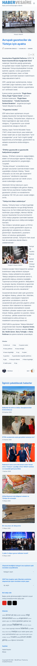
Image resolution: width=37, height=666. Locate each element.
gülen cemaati (7, 625)
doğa (17, 618)
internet (17, 628)
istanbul (24, 628)
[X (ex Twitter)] (9, 603)
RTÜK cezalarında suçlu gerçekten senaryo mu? (18, 437)
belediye (23, 615)
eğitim (7, 621)
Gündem (30, 48)
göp (5, 359)
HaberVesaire (6, 649)
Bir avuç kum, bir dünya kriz (11, 526)
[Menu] (34, 3)
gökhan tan (27, 621)
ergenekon (23, 618)
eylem (24, 352)
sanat (3, 634)
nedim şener (7, 363)
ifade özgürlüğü (28, 359)
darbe (14, 618)
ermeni (29, 618)
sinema (24, 634)
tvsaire (14, 637)
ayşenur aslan (23, 345)
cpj (17, 352)
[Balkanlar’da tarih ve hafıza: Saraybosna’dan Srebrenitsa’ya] (18, 395)
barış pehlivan (7, 348)
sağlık (17, 634)
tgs (15, 363)
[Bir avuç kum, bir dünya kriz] (18, 513)
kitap (3, 631)
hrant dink (25, 625)
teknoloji (8, 637)
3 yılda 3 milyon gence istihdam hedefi (15, 553)
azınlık (19, 615)
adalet (3, 615)
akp (14, 345)
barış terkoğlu (19, 348)
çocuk (9, 640)
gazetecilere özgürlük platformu (21, 356)
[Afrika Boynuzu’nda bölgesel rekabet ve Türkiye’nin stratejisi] (18, 484)
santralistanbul (11, 634)
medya (14, 631)
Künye (4, 652)
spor (27, 634)
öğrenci (13, 640)
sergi (20, 634)
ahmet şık (6, 345)
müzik (19, 631)
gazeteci (6, 356)
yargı (18, 637)
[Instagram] (15, 603)
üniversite (20, 640)
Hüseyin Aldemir (14, 359)
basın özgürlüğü (8, 352)
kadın (32, 628)
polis (31, 631)
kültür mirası (8, 631)
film (11, 621)
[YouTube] (4, 603)
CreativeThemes (7, 662)
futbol (14, 621)
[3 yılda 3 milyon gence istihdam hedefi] (18, 541)
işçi (29, 628)
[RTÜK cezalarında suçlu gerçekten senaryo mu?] (18, 425)
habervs (17, 624)
